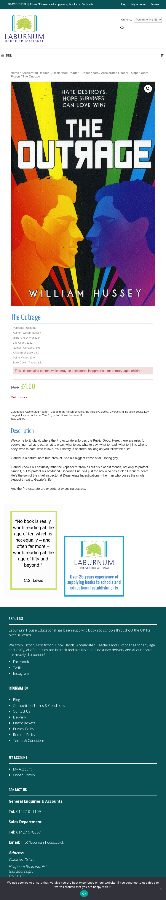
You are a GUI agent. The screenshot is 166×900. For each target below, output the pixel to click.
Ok (84, 893)
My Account (22, 769)
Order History (24, 774)
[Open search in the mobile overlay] (122, 28)
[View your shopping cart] (163, 55)
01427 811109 (17, 4)
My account (138, 4)
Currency (127, 19)
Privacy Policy (23, 728)
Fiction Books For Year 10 (36, 415)
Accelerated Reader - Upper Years (75, 72)
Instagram (21, 673)
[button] (148, 89)
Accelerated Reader (35, 72)
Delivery (19, 717)
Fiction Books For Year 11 (67, 415)
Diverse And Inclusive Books (91, 411)
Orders (155, 4)
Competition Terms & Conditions (39, 705)
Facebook (21, 661)
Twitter (18, 667)
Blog (123, 4)
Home (15, 72)
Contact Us (21, 711)
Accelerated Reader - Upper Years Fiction (49, 411)
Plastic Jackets (24, 722)
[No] (160, 888)
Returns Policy (24, 734)
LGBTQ (20, 418)
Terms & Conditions (29, 740)
